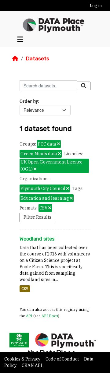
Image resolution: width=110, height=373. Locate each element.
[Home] (15, 58)
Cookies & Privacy (22, 359)
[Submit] (83, 86)
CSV (24, 289)
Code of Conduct (63, 359)
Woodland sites (37, 239)
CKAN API (32, 365)
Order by (29, 101)
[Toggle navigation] (20, 39)
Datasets (37, 58)
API (29, 315)
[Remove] (58, 144)
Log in (96, 5)
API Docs (50, 315)
